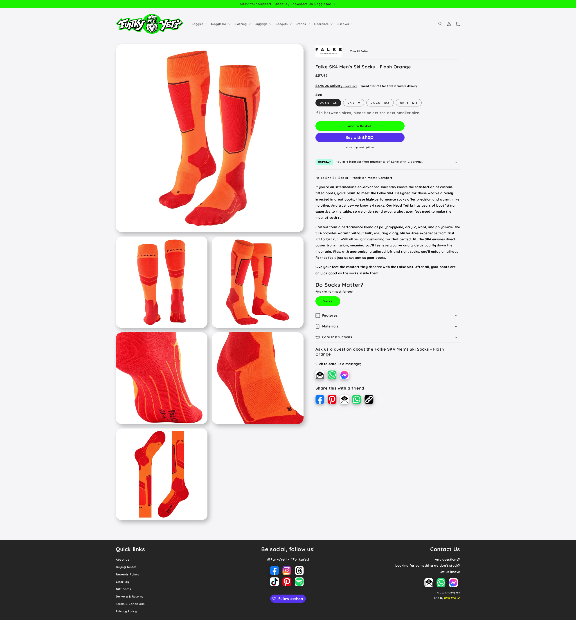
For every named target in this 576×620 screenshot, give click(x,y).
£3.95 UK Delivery (336, 86)
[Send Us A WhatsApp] (334, 376)
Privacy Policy (126, 611)
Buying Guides (126, 567)
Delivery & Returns (129, 596)
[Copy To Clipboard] (370, 400)
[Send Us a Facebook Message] (345, 376)
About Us (122, 559)
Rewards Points (127, 574)
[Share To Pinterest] (334, 400)
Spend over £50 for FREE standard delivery (389, 86)
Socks (328, 301)
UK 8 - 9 (353, 102)
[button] (199, 24)
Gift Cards (123, 589)
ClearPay (122, 582)
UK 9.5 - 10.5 (380, 102)
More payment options (360, 147)
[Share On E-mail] (346, 400)
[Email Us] (321, 376)
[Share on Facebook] (321, 400)
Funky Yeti (454, 592)
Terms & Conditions (130, 604)
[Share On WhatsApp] (358, 400)
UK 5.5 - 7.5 (328, 102)
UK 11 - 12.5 (408, 102)
